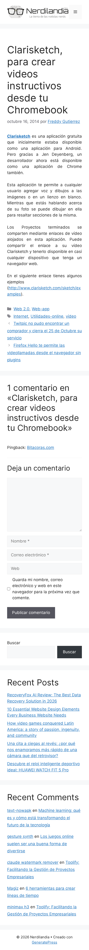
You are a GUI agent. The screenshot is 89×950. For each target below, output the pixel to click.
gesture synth (20, 836)
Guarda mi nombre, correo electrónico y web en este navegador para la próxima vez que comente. (46, 588)
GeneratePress (44, 942)
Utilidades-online (47, 316)
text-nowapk (19, 810)
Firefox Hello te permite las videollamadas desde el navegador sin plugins (44, 352)
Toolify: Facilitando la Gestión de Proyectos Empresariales (43, 869)
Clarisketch (18, 136)
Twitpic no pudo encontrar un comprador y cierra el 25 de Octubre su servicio (44, 330)
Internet (21, 316)
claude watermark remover (32, 862)
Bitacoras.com (40, 447)
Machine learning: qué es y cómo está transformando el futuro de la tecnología (43, 817)
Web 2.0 (21, 309)
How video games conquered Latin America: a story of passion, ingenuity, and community (43, 729)
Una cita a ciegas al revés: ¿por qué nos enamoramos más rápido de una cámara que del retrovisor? (42, 749)
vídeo (71, 316)
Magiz (13, 888)
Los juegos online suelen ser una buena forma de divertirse (40, 843)
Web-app (40, 309)
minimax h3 (18, 907)
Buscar (13, 642)
